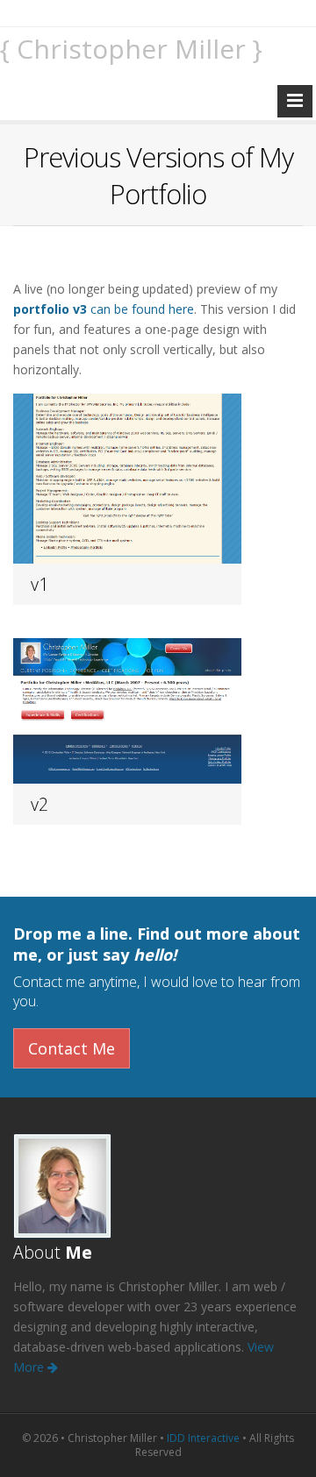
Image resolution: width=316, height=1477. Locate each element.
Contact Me (71, 1048)
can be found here (103, 309)
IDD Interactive (203, 1438)
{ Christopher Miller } (131, 49)
